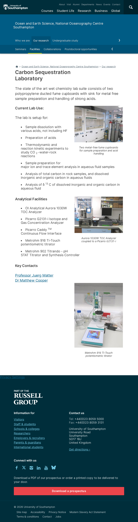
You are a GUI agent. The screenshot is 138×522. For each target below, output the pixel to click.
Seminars (20, 49)
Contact (116, 4)
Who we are (22, 40)
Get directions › (79, 449)
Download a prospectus (69, 491)
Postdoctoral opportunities (81, 49)
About (62, 4)
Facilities (35, 49)
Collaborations (52, 49)
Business (101, 11)
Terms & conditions (28, 516)
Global (115, 11)
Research (84, 11)
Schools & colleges (27, 429)
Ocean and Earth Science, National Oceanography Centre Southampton (58, 25)
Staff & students (25, 424)
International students (28, 447)
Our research (41, 40)
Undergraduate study (65, 40)
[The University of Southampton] (15, 7)
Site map (22, 512)
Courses (47, 11)
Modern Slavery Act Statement (88, 512)
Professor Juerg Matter (34, 275)
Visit (69, 4)
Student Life (65, 11)
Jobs (58, 516)
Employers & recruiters (29, 438)
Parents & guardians (27, 442)
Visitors (19, 419)
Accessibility (38, 512)
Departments (87, 4)
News (99, 4)
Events (107, 4)
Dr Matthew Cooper (31, 280)
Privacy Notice (57, 512)
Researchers (22, 433)
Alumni (76, 4)
